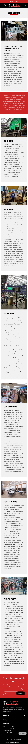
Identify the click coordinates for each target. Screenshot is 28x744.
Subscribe (20, 693)
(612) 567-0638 (7, 730)
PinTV (12, 739)
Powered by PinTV (17, 739)
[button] (2, 5)
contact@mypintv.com (9, 732)
